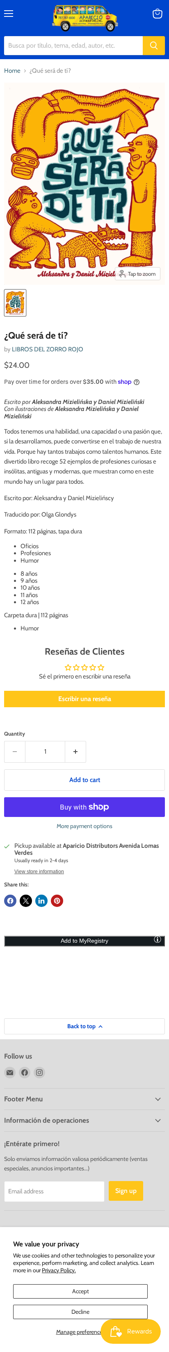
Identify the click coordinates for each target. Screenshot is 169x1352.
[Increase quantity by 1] (75, 751)
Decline (80, 1311)
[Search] (154, 45)
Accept (80, 1291)
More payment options (84, 826)
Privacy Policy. (59, 1270)
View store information (39, 871)
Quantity (14, 734)
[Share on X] (26, 901)
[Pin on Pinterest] (57, 901)
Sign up (126, 1191)
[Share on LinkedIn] (41, 901)
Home (12, 70)
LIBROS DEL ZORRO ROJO (47, 349)
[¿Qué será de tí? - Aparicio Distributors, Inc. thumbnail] (15, 303)
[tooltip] (157, 939)
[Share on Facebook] (10, 901)
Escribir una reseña (84, 699)
